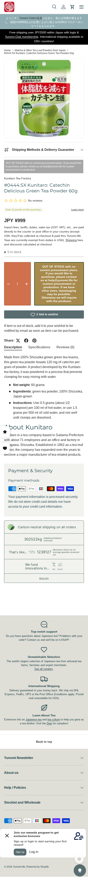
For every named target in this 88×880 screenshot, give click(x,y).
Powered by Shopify (37, 866)
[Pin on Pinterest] (34, 340)
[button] (72, 6)
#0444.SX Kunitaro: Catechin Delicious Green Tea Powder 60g (39, 53)
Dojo (49, 723)
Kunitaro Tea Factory (17, 178)
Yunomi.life (19, 866)
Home (7, 50)
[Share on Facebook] (26, 340)
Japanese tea (34, 719)
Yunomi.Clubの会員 (30, 18)
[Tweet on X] (18, 340)
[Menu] (81, 6)
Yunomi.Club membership (21, 36)
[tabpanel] (44, 406)
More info (44, 578)
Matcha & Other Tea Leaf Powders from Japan (40, 50)
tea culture (53, 719)
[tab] (13, 347)
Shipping (71, 240)
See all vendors (43, 668)
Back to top (44, 741)
